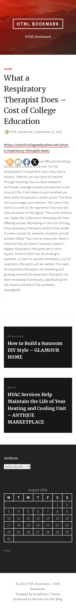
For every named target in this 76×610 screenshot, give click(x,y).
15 (57, 518)
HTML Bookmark (38, 24)
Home (8, 69)
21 (48, 525)
